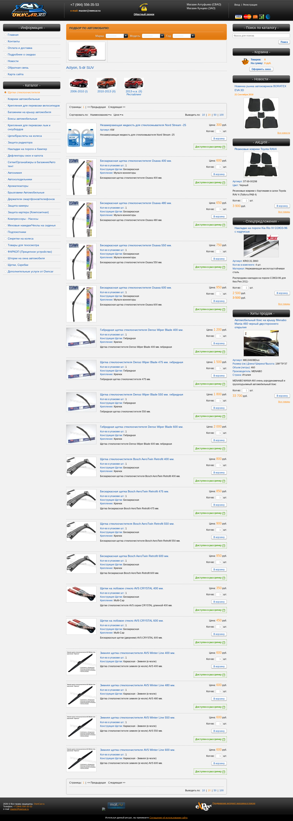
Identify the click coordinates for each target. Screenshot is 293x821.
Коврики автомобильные (24, 99)
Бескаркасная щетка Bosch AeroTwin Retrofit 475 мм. (134, 491)
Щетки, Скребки (18, 264)
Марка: (100, 35)
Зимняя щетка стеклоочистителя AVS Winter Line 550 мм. (137, 717)
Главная (13, 34)
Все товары (284, 212)
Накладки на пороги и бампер (27, 149)
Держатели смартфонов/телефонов (31, 199)
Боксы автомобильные (22, 118)
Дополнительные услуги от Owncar (30, 271)
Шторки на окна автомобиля (26, 258)
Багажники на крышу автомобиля (29, 112)
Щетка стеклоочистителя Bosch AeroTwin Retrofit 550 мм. (137, 523)
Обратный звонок (144, 14)
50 (215, 114)
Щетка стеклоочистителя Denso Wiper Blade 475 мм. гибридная (141, 362)
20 (209, 114)
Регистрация (250, 4)
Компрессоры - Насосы (23, 218)
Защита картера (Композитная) (28, 212)
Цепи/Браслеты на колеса (25, 135)
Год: (169, 35)
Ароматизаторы (18, 185)
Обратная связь (18, 67)
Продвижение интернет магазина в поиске (233, 803)
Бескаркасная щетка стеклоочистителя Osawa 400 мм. (136, 160)
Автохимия (15, 172)
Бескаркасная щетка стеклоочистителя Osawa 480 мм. (136, 203)
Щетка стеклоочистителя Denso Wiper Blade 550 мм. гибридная (141, 394)
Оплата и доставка (20, 47)
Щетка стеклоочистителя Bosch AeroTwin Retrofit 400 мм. (137, 459)
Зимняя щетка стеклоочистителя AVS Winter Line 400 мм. (137, 652)
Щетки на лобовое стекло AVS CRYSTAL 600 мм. (132, 620)
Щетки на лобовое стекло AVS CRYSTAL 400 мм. (132, 588)
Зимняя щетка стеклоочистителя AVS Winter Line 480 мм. (137, 685)
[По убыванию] (109, 114)
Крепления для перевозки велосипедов (34, 105)
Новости (13, 61)
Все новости (283, 133)
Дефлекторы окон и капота (25, 155)
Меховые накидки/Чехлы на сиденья (32, 225)
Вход (237, 4)
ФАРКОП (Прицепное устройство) (30, 251)
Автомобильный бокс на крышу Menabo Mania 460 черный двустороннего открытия (260, 323)
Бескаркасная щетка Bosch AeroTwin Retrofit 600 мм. (134, 556)
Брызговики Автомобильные (26, 192)
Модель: (135, 35)
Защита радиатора (20, 142)
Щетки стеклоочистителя (24, 92)
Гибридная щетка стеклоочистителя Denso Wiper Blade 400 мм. (141, 329)
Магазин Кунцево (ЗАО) (201, 8)
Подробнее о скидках (22, 54)
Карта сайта (16, 74)
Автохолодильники (20, 179)
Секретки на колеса (20, 238)
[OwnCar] (29, 10)
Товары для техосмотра (23, 245)
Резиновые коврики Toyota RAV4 (256, 149)
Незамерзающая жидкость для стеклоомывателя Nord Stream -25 (143, 125)
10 (203, 114)
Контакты (14, 41)
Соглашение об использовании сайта (168, 817)
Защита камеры (18, 205)
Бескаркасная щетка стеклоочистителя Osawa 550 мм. (136, 245)
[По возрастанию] (111, 114)
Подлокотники (17, 232)
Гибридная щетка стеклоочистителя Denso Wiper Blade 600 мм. (141, 426)
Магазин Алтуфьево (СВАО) (204, 4)
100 (221, 114)
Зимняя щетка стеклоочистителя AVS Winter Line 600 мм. (137, 749)
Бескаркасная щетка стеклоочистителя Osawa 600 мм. (136, 287)
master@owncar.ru (89, 10)
